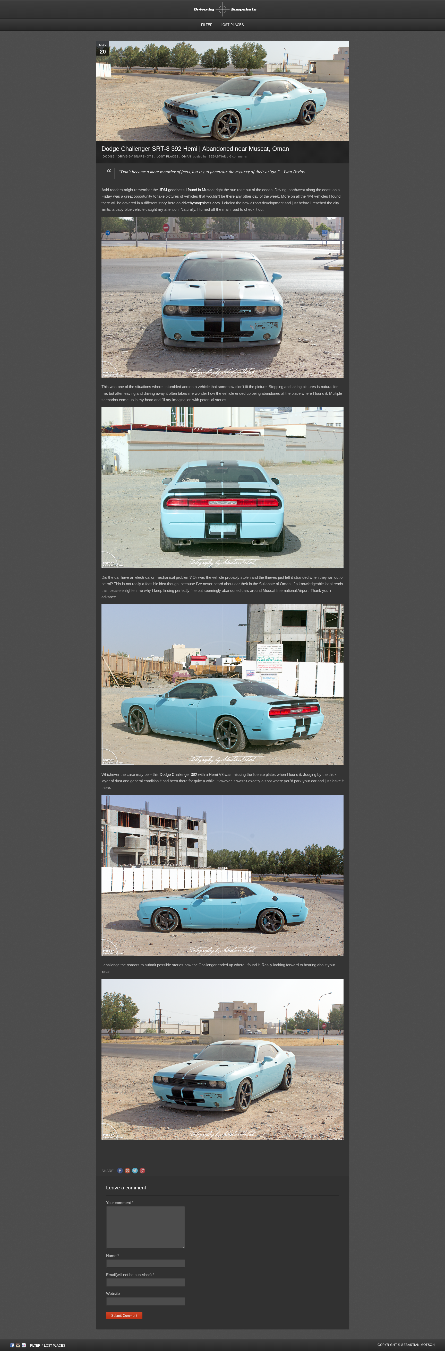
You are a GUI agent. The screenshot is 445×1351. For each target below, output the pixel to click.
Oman (186, 156)
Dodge (109, 156)
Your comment (119, 1202)
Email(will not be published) (130, 1275)
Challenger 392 (184, 774)
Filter (206, 25)
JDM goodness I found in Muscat (187, 190)
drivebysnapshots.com (201, 203)
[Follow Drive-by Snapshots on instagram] (18, 1346)
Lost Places (232, 25)
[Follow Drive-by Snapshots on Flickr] (24, 1346)
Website (113, 1293)
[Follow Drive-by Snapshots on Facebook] (12, 1346)
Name (112, 1255)
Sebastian (217, 156)
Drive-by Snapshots (135, 156)
